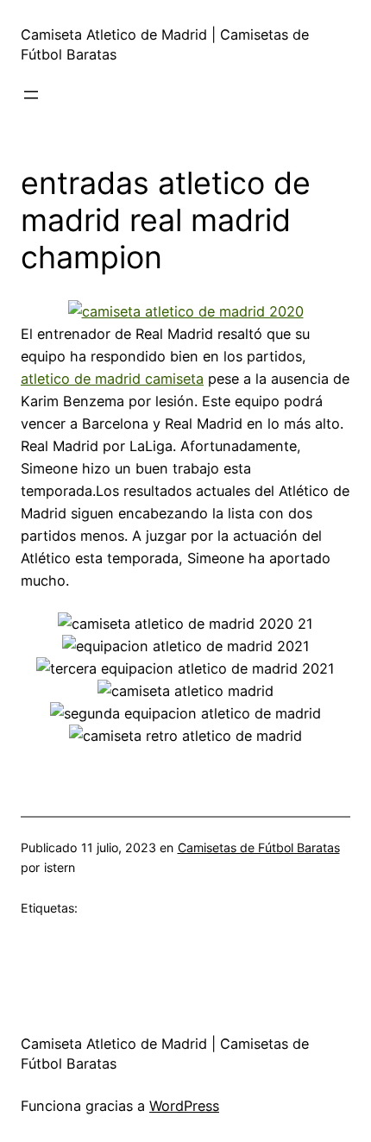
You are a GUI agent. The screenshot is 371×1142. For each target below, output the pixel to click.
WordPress (184, 1105)
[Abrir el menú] (31, 95)
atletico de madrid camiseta (112, 378)
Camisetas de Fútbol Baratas (259, 847)
